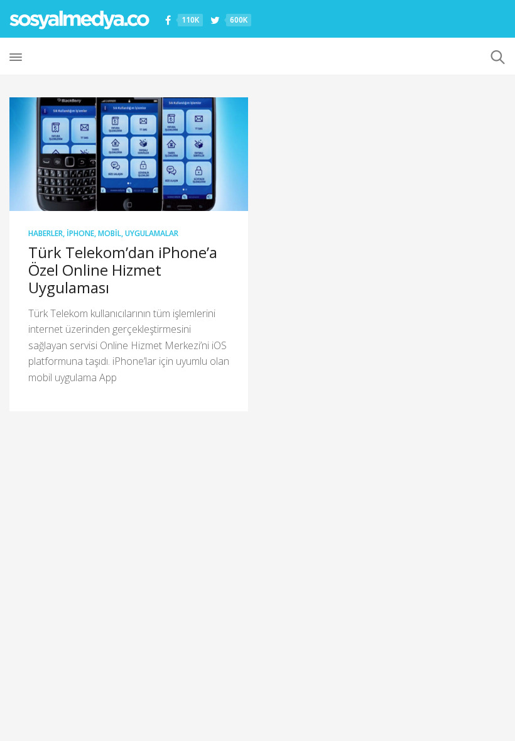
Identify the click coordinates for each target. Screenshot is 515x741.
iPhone (80, 233)
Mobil (109, 233)
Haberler (45, 233)
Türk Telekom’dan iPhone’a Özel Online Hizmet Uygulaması (122, 270)
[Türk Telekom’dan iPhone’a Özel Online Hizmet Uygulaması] (128, 154)
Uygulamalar (151, 233)
